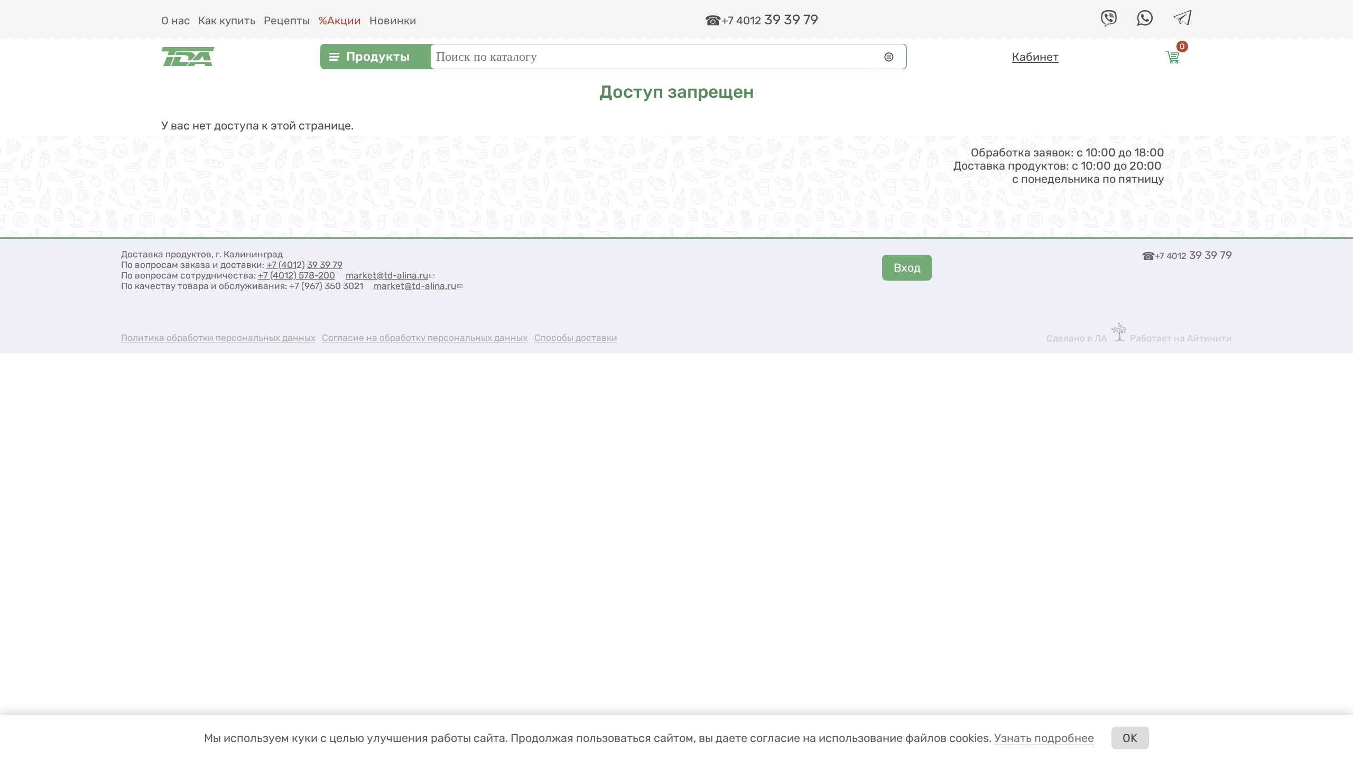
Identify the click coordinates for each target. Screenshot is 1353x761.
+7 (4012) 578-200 (296, 275)
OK (1130, 738)
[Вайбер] (1109, 23)
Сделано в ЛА (1076, 338)
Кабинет (1035, 56)
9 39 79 (327, 264)
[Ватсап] (1145, 22)
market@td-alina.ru (390, 275)
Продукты (378, 56)
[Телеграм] (1182, 21)
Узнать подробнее (1044, 738)
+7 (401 (281, 264)
